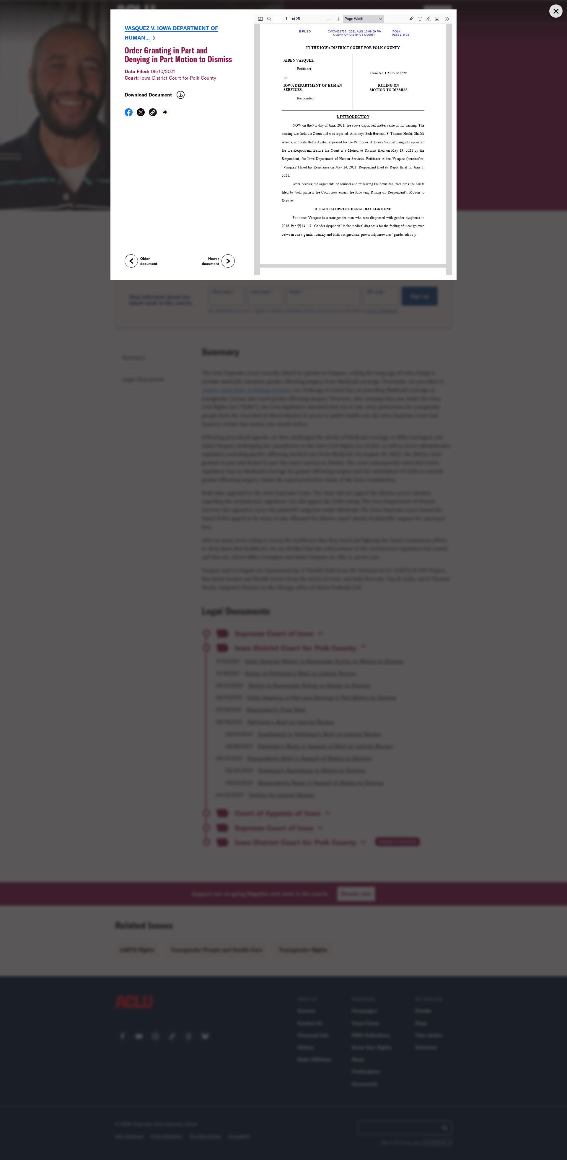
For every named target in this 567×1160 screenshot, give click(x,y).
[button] (153, 113)
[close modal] (555, 11)
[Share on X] (141, 114)
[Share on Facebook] (129, 114)
